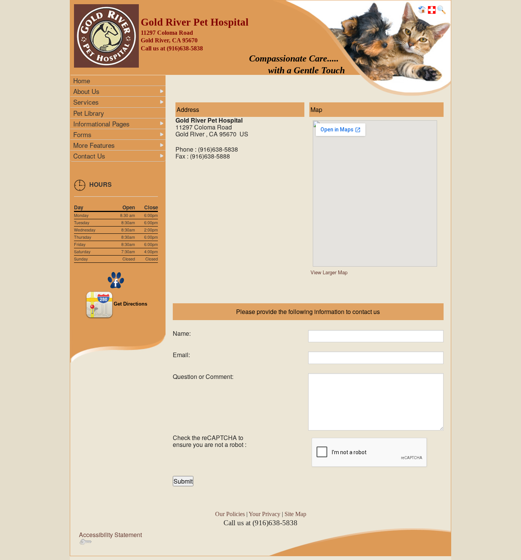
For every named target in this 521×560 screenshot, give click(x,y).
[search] (441, 9)
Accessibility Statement (110, 534)
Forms (82, 134)
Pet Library (88, 113)
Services (86, 102)
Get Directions (130, 304)
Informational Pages (101, 123)
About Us (86, 91)
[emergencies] (432, 9)
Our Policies (230, 514)
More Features (94, 145)
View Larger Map (328, 272)
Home (81, 80)
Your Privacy (264, 514)
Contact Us (89, 155)
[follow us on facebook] (115, 279)
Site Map (295, 514)
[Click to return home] (422, 9)
